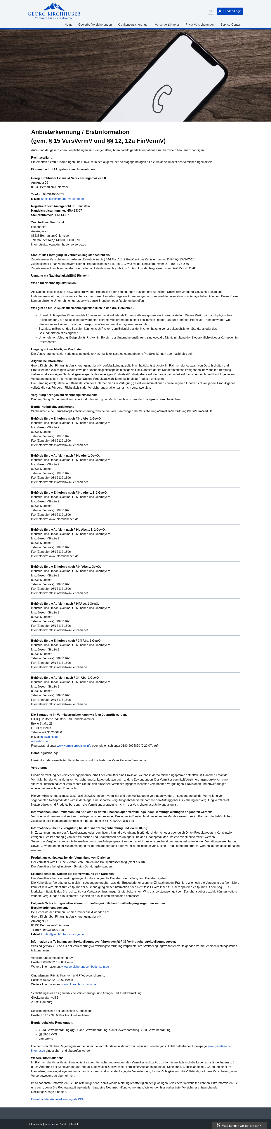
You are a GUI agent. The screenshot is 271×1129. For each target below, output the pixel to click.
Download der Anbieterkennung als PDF (57, 1099)
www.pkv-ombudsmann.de (78, 984)
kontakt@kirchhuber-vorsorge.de (62, 198)
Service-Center (230, 24)
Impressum (51, 1124)
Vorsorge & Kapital (167, 24)
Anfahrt (64, 1124)
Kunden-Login (232, 11)
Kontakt (74, 1124)
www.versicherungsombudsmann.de (85, 966)
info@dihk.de (49, 736)
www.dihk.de (39, 741)
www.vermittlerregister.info (74, 745)
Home (68, 24)
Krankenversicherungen (133, 24)
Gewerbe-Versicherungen (95, 24)
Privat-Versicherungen (200, 24)
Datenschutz (35, 1124)
